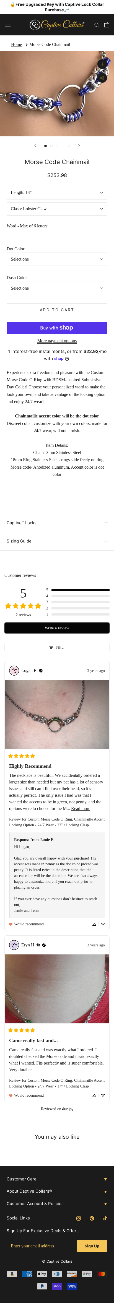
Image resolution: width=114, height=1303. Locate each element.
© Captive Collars (57, 1261)
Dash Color (17, 277)
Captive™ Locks (22, 522)
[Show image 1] (45, 146)
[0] (106, 24)
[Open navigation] (8, 24)
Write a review (57, 628)
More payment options (57, 340)
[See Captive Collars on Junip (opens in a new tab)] (67, 1109)
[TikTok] (105, 1218)
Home (16, 44)
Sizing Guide (19, 541)
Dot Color (15, 248)
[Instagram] (78, 1218)
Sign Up (92, 1246)
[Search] (96, 24)
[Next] (79, 145)
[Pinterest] (92, 1218)
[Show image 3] (57, 146)
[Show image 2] (51, 146)
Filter (60, 647)
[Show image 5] (69, 146)
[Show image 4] (63, 146)
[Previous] (35, 145)
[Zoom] (102, 64)
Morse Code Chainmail (49, 44)
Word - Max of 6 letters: (27, 226)
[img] (41, 671)
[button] (78, 590)
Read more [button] (80, 808)
